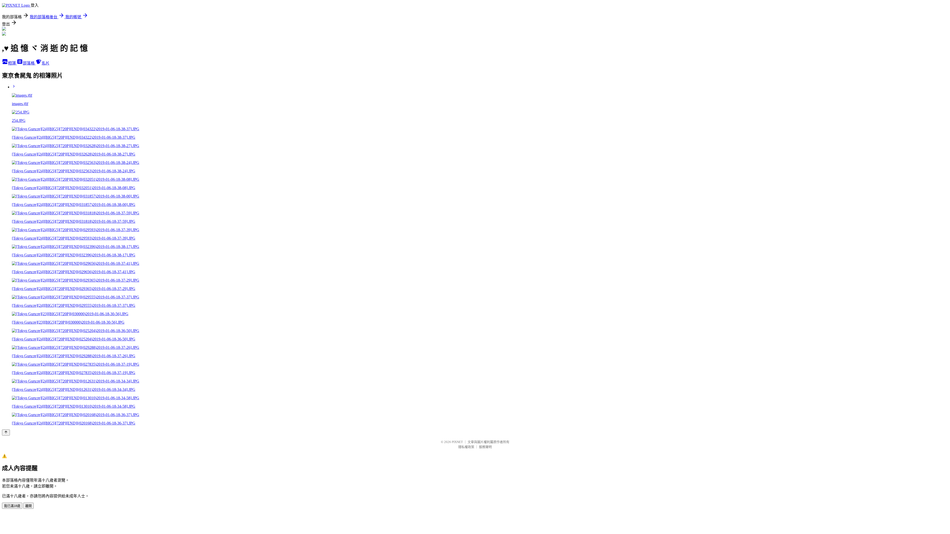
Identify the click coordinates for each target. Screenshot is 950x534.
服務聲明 (485, 447)
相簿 (12, 63)
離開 (28, 506)
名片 (45, 63)
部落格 (29, 63)
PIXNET (457, 442)
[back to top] (6, 432)
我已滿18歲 (12, 506)
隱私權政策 (466, 447)
